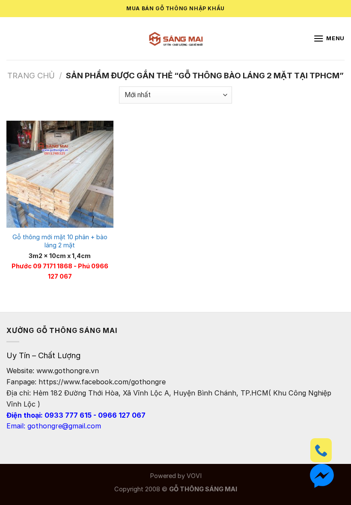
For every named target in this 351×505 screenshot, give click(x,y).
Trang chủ (31, 75)
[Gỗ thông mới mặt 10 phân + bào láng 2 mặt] (59, 174)
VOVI (194, 476)
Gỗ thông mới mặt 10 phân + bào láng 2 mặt (59, 241)
